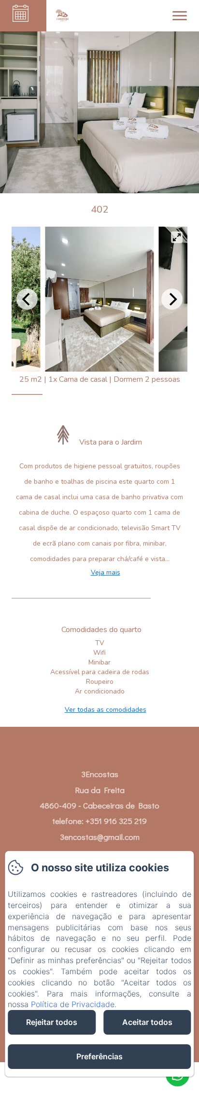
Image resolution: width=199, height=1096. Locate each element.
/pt (99, 751)
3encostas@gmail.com (100, 836)
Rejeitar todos (51, 1022)
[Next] (172, 299)
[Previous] (27, 299)
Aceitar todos (147, 1022)
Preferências (99, 1056)
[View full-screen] (177, 237)
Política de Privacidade (72, 1004)
